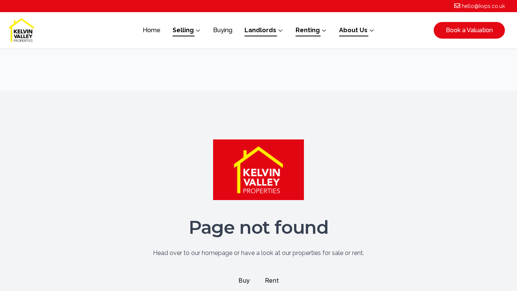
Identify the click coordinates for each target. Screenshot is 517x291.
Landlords (260, 30)
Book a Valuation (469, 30)
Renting (308, 30)
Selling (183, 30)
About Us (353, 30)
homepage (217, 253)
